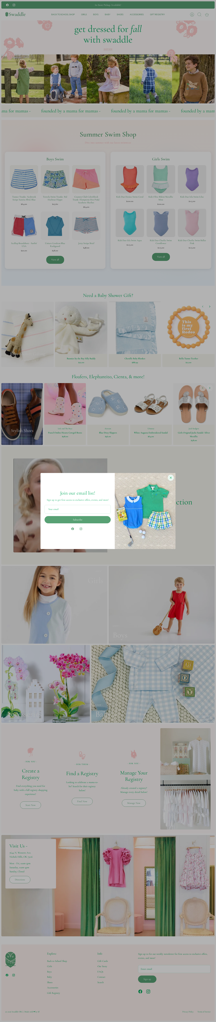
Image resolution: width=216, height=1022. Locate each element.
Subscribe (77, 519)
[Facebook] (72, 529)
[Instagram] (81, 529)
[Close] (171, 478)
